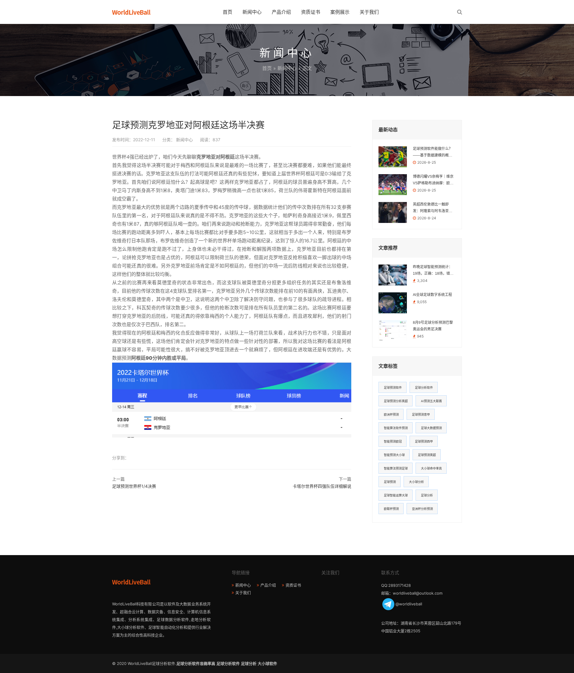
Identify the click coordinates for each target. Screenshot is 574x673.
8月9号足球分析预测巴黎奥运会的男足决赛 (433, 325)
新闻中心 (252, 12)
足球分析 (427, 495)
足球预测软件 (393, 387)
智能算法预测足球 (396, 468)
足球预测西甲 (424, 441)
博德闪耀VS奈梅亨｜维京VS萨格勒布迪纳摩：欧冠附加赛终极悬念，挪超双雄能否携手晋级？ (433, 180)
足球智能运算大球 (396, 495)
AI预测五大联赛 (431, 401)
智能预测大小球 (394, 455)
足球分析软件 (424, 387)
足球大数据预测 (431, 428)
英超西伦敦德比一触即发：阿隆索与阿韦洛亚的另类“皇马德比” (432, 208)
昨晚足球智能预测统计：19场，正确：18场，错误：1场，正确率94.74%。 (432, 271)
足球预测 (390, 482)
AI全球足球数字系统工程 (432, 295)
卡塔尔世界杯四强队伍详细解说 (322, 486)
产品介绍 (281, 12)
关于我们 (369, 12)
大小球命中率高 (431, 468)
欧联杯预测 (391, 509)
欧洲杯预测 (391, 414)
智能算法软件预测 (396, 428)
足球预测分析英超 (396, 401)
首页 (227, 12)
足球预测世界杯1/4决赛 (134, 486)
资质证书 (310, 12)
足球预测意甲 (421, 414)
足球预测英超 (427, 455)
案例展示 (339, 12)
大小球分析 (416, 482)
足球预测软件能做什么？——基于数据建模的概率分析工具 (432, 153)
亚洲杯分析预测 (422, 509)
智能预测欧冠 (393, 441)
